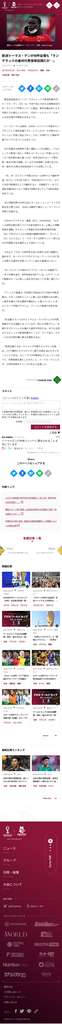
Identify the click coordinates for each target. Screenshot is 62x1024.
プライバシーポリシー (15, 997)
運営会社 (8, 986)
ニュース (9, 850)
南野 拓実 (22, 786)
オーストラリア (8, 70)
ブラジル (42, 644)
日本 (48, 70)
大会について (12, 886)
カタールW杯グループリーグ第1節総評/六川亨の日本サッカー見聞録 (45, 678)
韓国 (42, 70)
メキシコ (14, 605)
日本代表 (5, 75)
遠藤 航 (12, 683)
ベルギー (22, 641)
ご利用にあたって (12, 991)
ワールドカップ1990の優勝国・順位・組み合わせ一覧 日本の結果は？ (45, 714)
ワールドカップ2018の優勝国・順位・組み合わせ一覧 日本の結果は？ (15, 636)
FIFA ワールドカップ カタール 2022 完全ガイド (30, 5)
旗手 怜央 (15, 75)
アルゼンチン (33, 70)
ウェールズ (17, 722)
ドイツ (41, 683)
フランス (12, 641)
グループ (9, 862)
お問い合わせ (10, 1002)
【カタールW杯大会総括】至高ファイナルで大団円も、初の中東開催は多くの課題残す (45, 600)
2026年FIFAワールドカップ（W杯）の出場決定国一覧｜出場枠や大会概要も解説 (15, 600)
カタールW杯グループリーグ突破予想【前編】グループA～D (16, 717)
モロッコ (49, 605)
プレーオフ (21, 70)
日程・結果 (11, 874)
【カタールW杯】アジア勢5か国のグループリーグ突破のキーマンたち (16, 678)
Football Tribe (22, 65)
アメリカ (23, 605)
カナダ (6, 605)
